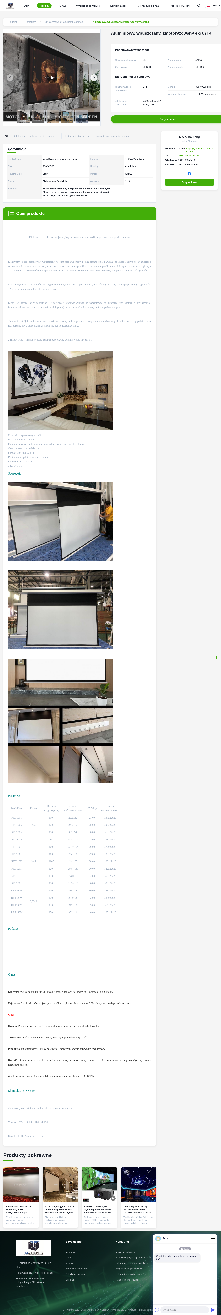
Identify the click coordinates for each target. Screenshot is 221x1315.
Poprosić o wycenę (180, 5)
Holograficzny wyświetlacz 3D (131, 1274)
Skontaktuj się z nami (148, 5)
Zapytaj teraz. (189, 182)
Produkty (44, 5)
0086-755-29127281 (188, 155)
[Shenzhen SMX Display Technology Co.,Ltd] (11, 5)
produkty (70, 1263)
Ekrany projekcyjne (125, 1252)
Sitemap (70, 1279)
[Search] (199, 5)
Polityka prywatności (76, 1274)
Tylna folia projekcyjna (127, 1279)
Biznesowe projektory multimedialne (134, 1257)
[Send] (212, 1309)
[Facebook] (216, 657)
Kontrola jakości (118, 5)
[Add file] (157, 1309)
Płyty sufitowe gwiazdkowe (129, 1268)
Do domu (70, 1252)
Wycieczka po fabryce (88, 5)
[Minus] (213, 1239)
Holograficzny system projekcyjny (132, 1263)
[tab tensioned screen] (51, 77)
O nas (62, 5)
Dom (26, 5)
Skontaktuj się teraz (21, 1223)
